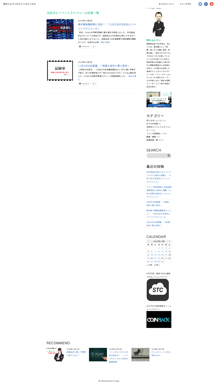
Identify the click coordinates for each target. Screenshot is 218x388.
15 (159, 255)
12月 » (157, 265)
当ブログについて (166, 4)
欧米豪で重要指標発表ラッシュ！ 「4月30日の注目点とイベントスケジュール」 (158, 213)
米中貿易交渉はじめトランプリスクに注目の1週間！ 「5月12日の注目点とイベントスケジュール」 (158, 177)
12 (148, 255)
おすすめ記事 (152, 124)
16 (162, 255)
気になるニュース (154, 120)
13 (152, 255)
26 (148, 261)
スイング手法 (185, 4)
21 (155, 258)
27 (152, 261)
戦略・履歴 (151, 137)
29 (159, 261)
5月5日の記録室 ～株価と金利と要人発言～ (158, 203)
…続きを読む (104, 42)
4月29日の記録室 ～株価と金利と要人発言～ (158, 224)
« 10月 (149, 265)
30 (162, 261)
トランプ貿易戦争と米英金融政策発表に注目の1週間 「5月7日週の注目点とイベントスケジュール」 (158, 192)
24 (166, 258)
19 (148, 258)
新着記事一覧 (152, 140)
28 (155, 261)
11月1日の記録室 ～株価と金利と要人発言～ (104, 65)
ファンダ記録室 (153, 133)
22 (159, 258)
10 (166, 251)
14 (155, 255)
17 (166, 255)
